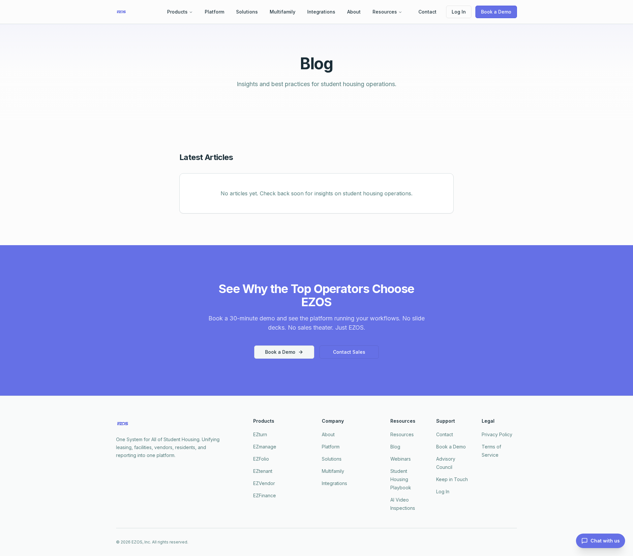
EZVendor (264, 483)
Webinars (400, 459)
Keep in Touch (452, 479)
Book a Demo (496, 12)
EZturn (260, 434)
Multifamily (282, 12)
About (354, 12)
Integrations (321, 12)
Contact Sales (349, 352)
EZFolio (261, 459)
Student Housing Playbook (400, 479)
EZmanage (264, 446)
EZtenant (262, 471)
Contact (427, 12)
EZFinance (264, 495)
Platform (214, 12)
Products (177, 12)
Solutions (247, 12)
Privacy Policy (497, 434)
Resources (385, 12)
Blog (395, 446)
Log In (459, 12)
